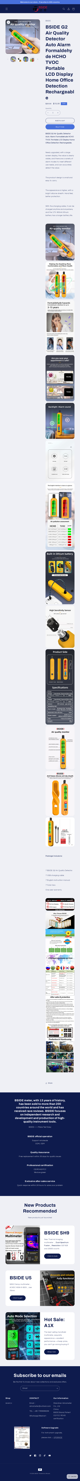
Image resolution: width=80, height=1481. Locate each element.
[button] (6, 9)
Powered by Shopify (44, 1473)
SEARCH (9, 1403)
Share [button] (50, 1083)
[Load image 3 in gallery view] (25, 59)
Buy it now (60, 127)
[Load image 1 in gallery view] (13, 59)
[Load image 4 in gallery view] (32, 59)
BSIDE (36, 1473)
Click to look (53, 1256)
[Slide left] (8, 59)
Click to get (17, 1298)
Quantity (49, 108)
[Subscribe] (57, 1388)
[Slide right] (37, 59)
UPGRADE (58, 1437)
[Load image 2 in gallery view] (19, 59)
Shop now (52, 1352)
